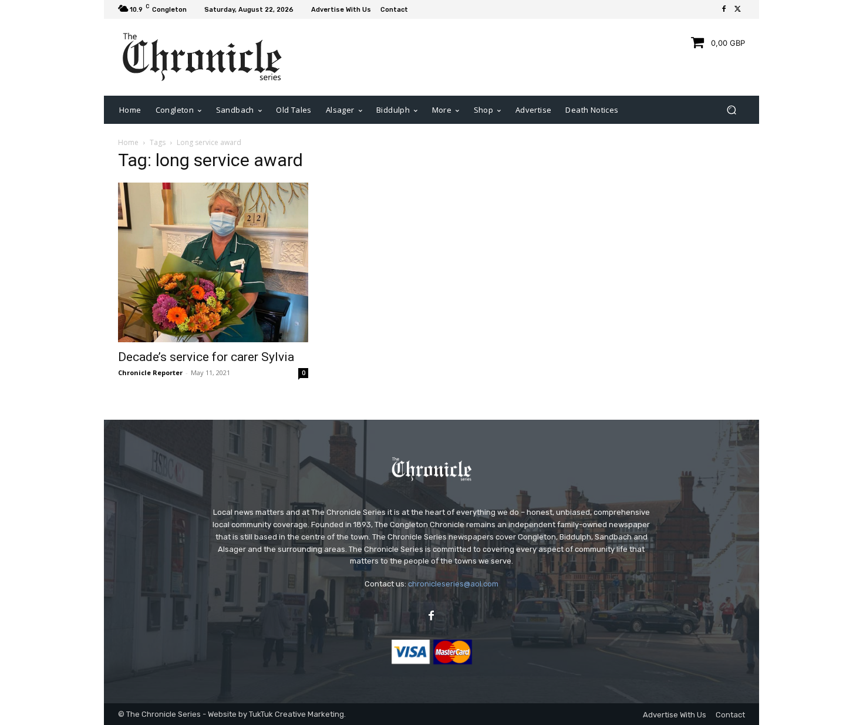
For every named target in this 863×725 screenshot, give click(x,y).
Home (128, 142)
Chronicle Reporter (150, 372)
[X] (738, 9)
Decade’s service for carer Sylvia (206, 357)
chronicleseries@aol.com (453, 583)
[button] (731, 109)
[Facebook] (724, 9)
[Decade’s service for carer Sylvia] (213, 262)
